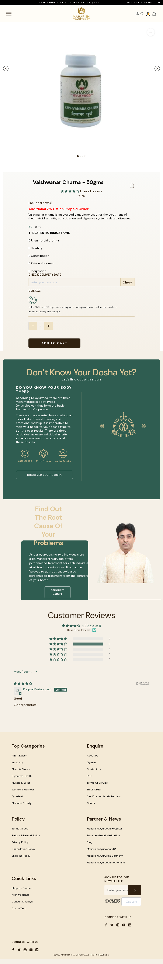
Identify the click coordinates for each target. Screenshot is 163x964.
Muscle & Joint (21, 782)
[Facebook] (105, 924)
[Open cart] (154, 13)
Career (91, 803)
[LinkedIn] (129, 924)
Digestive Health (22, 776)
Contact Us (94, 769)
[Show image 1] (78, 156)
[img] (23, 683)
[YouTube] (123, 924)
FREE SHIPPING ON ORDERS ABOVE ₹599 (61, 2)
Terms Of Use (20, 828)
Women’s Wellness (23, 789)
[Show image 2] (81, 156)
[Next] (157, 68)
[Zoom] (151, 32)
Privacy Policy (20, 842)
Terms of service (97, 782)
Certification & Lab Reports (104, 796)
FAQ (89, 776)
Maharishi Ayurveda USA (101, 849)
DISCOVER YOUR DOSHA (44, 475)
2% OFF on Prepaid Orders (139, 2)
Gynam (91, 762)
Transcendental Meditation (103, 835)
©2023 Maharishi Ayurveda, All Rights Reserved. (81, 954)
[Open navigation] (8, 13)
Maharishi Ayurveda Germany (105, 855)
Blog (89, 842)
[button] (70, 191)
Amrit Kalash (19, 755)
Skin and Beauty (21, 803)
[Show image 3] (85, 156)
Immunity (17, 762)
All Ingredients (20, 895)
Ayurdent (17, 796)
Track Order (94, 789)
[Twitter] (111, 924)
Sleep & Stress (21, 769)
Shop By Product (22, 888)
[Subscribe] (134, 890)
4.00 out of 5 (91, 626)
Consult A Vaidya (22, 901)
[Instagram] (117, 924)
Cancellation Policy (23, 849)
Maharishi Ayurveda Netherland (106, 862)
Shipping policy (21, 855)
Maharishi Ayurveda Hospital (104, 828)
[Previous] (5, 68)
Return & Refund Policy (26, 835)
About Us (92, 755)
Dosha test (19, 908)
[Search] (142, 13)
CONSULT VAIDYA (57, 592)
